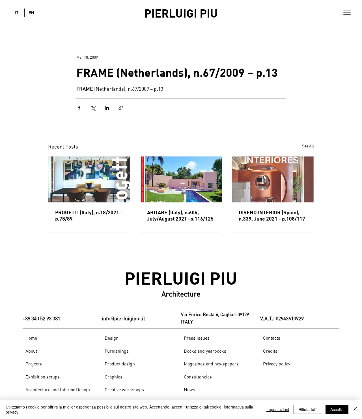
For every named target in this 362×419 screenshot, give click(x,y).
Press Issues (197, 338)
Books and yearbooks (205, 351)
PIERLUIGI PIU (181, 13)
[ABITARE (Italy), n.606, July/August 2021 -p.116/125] (181, 179)
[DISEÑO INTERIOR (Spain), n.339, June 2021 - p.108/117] (273, 179)
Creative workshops (124, 389)
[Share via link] (120, 108)
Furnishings (117, 351)
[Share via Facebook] (79, 108)
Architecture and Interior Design (57, 389)
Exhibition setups (42, 377)
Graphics (113, 377)
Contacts (271, 338)
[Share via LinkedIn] (106, 108)
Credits (270, 351)
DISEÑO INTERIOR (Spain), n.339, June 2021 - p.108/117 (272, 215)
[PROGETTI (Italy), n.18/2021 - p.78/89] (89, 179)
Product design (120, 364)
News (189, 389)
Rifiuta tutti (307, 409)
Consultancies (198, 377)
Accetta (337, 409)
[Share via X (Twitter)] (93, 108)
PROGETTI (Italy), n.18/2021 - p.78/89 (88, 215)
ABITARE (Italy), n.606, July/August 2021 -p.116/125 (180, 215)
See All (308, 145)
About (31, 351)
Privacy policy (276, 364)
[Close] (355, 409)
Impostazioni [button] (277, 409)
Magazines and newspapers (211, 364)
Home (31, 338)
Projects (33, 364)
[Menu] (347, 13)
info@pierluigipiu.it (123, 318)
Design (111, 338)
